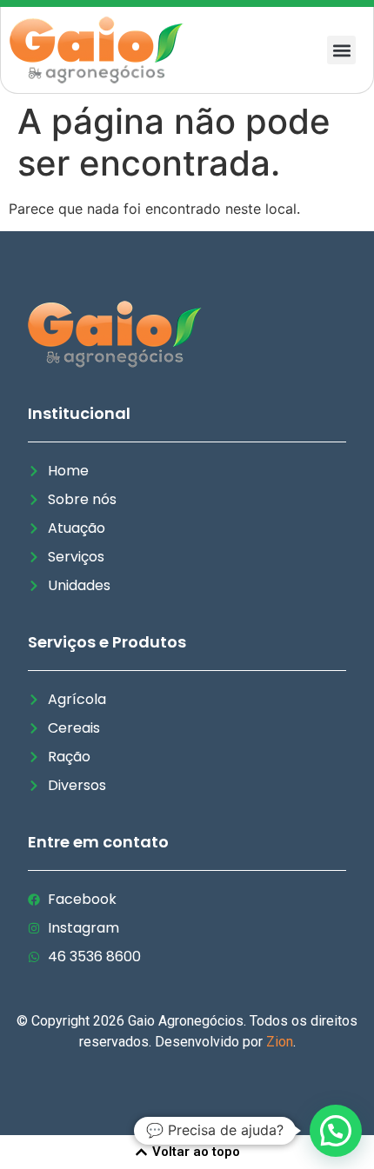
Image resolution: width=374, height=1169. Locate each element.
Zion (279, 1041)
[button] (341, 50)
